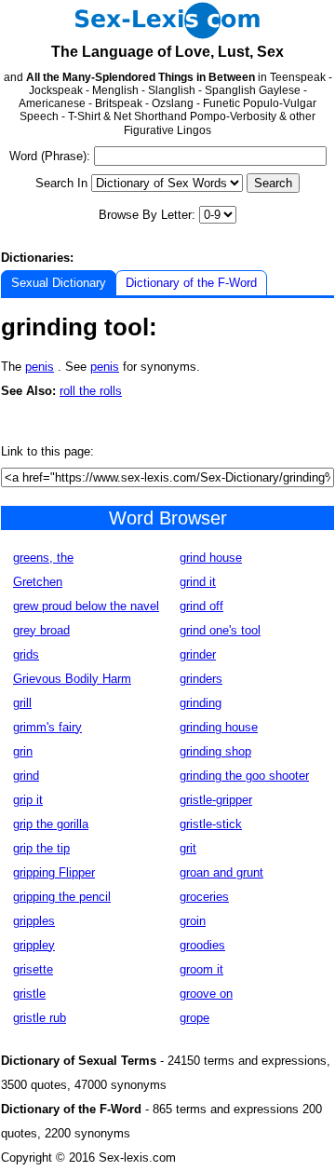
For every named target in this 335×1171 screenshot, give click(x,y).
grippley (34, 945)
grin (23, 751)
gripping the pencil (62, 897)
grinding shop (215, 751)
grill (22, 703)
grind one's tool (220, 630)
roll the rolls (91, 391)
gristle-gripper (216, 800)
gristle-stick (211, 824)
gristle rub (39, 1018)
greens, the (43, 558)
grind (26, 776)
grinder (198, 654)
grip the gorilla (50, 824)
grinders (201, 679)
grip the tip (41, 848)
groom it (201, 969)
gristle (29, 994)
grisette (33, 969)
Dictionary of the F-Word (191, 283)
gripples (34, 921)
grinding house (219, 727)
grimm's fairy (47, 727)
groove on (206, 994)
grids (26, 654)
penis (39, 367)
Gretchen (37, 582)
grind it (198, 582)
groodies (202, 945)
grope (194, 1018)
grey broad (41, 630)
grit (188, 848)
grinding (200, 703)
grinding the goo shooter (244, 776)
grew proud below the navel (86, 606)
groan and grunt (221, 872)
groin (193, 921)
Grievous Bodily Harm (72, 679)
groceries (204, 897)
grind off (201, 606)
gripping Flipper (54, 872)
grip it (28, 800)
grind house (211, 558)
